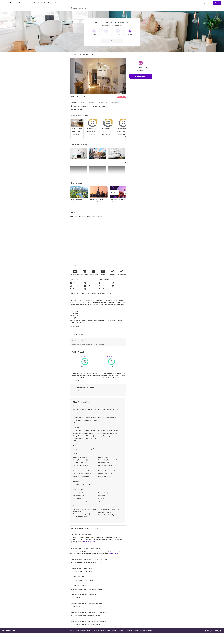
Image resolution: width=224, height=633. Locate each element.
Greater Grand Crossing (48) (81, 501)
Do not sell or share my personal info (143, 630)
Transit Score (111, 356)
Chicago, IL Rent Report (89, 541)
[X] (213, 630)
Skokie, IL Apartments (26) (105, 468)
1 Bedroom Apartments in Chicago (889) (84, 409)
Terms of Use (103, 630)
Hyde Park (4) (102, 501)
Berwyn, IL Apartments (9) (80, 460)
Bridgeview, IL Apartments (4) (106, 471)
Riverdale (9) (102, 495)
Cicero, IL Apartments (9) (80, 457)
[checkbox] (94, 32)
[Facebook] (211, 630)
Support (89, 630)
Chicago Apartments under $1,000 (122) (84, 417)
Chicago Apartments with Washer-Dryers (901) (84, 439)
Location (82, 103)
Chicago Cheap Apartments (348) (107, 417)
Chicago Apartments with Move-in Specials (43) (85, 421)
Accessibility (121, 630)
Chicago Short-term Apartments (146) (83, 449)
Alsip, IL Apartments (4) (104, 457)
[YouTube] (216, 630)
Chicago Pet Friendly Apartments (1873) (109, 436)
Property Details (102, 103)
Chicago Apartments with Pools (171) (83, 436)
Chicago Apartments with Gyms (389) (83, 433)
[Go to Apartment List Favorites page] (204, 3)
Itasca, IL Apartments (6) (105, 473)
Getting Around (115, 103)
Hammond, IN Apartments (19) (81, 468)
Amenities (91, 103)
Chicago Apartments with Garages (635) (84, 430)
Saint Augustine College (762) (81, 514)
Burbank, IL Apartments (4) (80, 465)
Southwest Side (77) (78, 498)
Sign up (217, 3)
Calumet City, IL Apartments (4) (82, 473)
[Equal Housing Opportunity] (205, 630)
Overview (73, 102)
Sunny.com (114, 630)
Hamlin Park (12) (103, 493)
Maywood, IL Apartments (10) (106, 462)
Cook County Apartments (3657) (82, 484)
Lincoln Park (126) (78, 493)
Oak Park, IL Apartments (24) (81, 462)
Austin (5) (101, 498)
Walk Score (84, 356)
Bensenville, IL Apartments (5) (81, 476)
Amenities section (113, 553)
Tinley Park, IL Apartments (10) (82, 471)
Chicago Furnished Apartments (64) (108, 430)
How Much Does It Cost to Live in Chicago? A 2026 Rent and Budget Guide (118, 200)
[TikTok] (221, 630)
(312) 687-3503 (74, 99)
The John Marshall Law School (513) (108, 509)
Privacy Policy (95, 630)
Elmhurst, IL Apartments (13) (106, 465)
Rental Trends (83, 630)
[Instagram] (218, 630)
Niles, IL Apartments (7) (104, 476)
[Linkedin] (208, 630)
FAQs (124, 103)
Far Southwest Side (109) (80, 495)
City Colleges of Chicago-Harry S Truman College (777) (84, 510)
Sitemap (109, 630)
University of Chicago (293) (80, 516)
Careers (77, 630)
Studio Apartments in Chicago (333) (108, 409)
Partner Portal (130, 630)
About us (72, 630)
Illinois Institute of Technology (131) (108, 515)
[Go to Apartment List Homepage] (10, 3)
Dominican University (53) (105, 512)
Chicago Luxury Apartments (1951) (108, 433)
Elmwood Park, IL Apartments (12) (107, 460)
